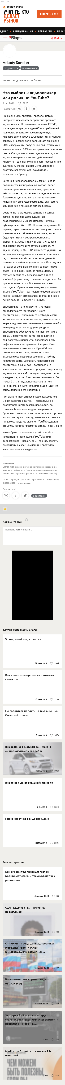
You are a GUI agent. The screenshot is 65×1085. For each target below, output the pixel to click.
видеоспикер (53, 479)
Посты (6, 80)
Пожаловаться (29, 68)
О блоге (36, 80)
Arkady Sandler (16, 63)
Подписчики (20, 80)
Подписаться (11, 68)
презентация (38, 479)
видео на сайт (24, 482)
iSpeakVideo (9, 482)
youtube (25, 479)
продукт (15, 479)
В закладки (39, 495)
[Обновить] (26, 519)
